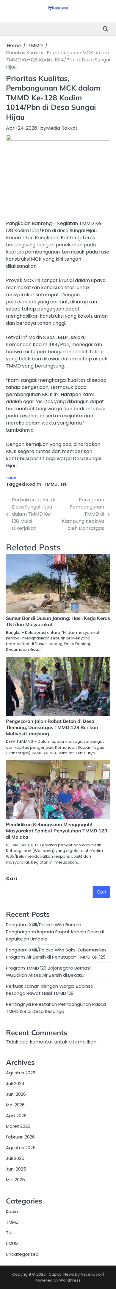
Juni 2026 (16, 1094)
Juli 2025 (15, 1158)
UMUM (12, 1243)
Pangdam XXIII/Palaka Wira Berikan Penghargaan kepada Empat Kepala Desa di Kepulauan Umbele (55, 931)
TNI (64, 484)
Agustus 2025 (21, 1147)
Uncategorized (22, 1254)
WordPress (70, 1280)
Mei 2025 (15, 1179)
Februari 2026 (20, 1137)
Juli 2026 (15, 1083)
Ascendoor (91, 1274)
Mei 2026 (15, 1105)
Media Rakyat (62, 128)
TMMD (11, 478)
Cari (11, 878)
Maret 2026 (18, 1126)
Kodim (33, 484)
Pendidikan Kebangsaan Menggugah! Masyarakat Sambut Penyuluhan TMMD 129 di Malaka (56, 830)
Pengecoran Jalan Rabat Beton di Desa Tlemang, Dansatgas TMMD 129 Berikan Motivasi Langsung (52, 727)
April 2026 (16, 1115)
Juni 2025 (16, 1169)
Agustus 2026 (20, 1073)
